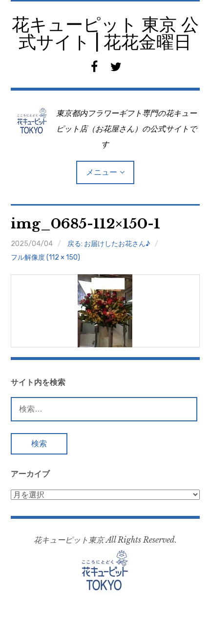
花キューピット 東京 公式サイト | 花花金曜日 (105, 33)
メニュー (101, 172)
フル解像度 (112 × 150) (45, 257)
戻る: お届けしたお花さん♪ (108, 244)
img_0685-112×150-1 (85, 223)
